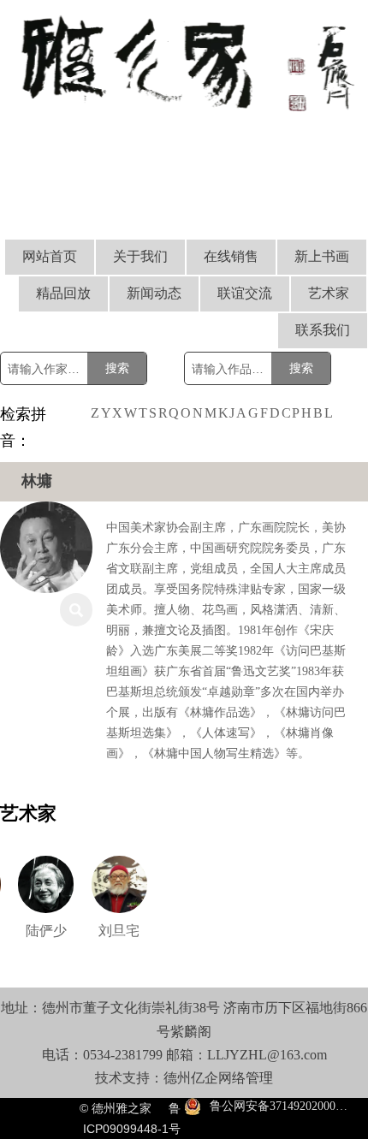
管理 (259, 1078)
